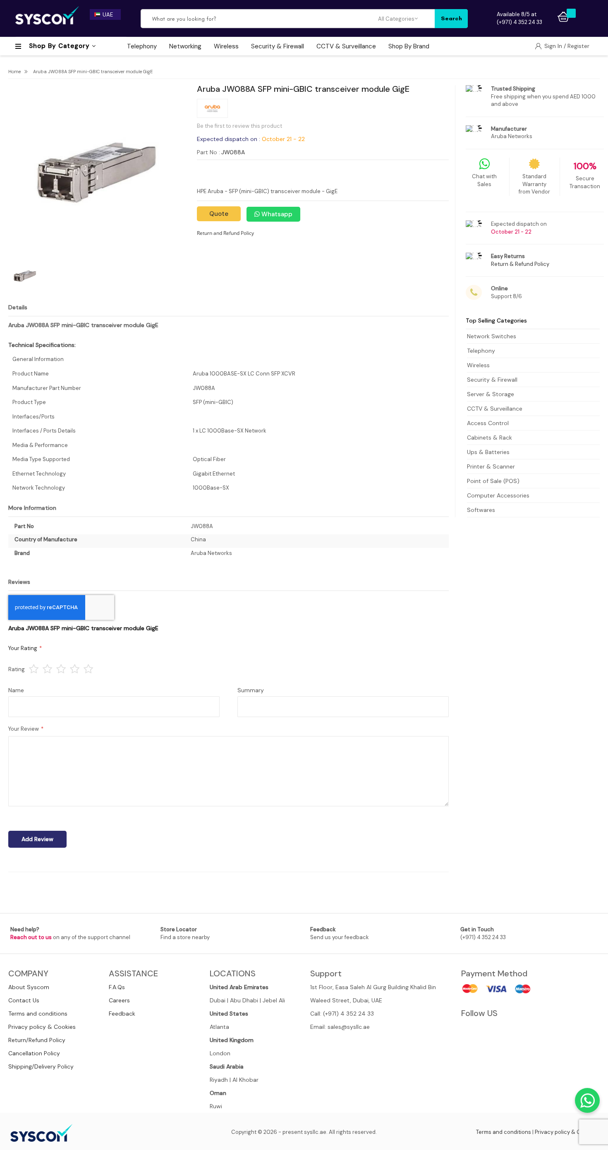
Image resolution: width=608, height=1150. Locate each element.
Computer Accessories (498, 495)
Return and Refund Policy (225, 233)
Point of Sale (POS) (493, 481)
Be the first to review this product (239, 125)
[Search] (451, 18)
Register (578, 46)
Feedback (122, 1013)
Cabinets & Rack (489, 437)
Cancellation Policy (34, 1053)
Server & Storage (490, 394)
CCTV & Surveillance (494, 408)
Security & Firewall (492, 379)
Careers (119, 1000)
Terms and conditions (37, 1013)
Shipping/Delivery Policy (41, 1066)
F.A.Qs (117, 987)
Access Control (488, 423)
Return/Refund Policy (36, 1040)
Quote (218, 214)
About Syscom (28, 987)
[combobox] (259, 18)
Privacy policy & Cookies (42, 1026)
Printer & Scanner (491, 466)
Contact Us (23, 1000)
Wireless (478, 365)
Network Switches (491, 336)
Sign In (554, 46)
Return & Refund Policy (520, 264)
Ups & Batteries (488, 452)
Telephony (481, 350)
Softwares (481, 510)
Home (14, 71)
